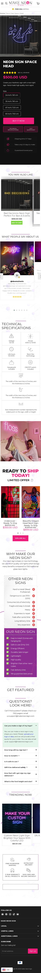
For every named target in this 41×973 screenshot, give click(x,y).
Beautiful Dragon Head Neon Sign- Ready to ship (31, 523)
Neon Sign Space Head (20, 64)
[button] (14, 310)
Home (2, 13)
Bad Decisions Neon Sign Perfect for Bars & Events (17, 214)
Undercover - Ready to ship (10, 522)
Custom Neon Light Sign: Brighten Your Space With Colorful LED (16, 838)
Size (5, 91)
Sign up (33, 951)
